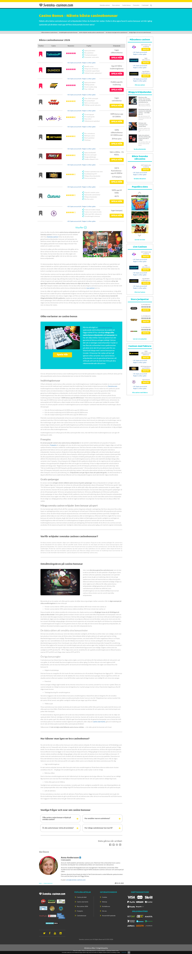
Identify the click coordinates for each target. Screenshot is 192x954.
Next (139, 235)
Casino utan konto (82, 902)
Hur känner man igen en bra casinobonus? (117, 32)
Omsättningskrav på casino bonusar (68, 32)
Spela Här (62, 355)
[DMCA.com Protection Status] (52, 923)
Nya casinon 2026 (82, 906)
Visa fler (79, 227)
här (117, 951)
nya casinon (90, 288)
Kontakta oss (106, 906)
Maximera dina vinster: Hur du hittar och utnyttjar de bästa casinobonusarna (144, 99)
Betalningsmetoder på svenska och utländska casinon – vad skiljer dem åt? (144, 112)
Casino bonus (126, 5)
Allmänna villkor (89, 948)
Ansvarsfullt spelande (108, 915)
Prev (139, 192)
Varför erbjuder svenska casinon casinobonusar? (91, 32)
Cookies (104, 897)
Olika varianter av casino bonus (49, 32)
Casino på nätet (81, 897)
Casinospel (145, 5)
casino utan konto (99, 721)
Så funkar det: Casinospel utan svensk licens (143, 124)
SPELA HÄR (116, 58)
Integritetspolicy (102, 948)
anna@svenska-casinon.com (76, 880)
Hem (40, 883)
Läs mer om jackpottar (140, 339)
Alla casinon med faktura (140, 392)
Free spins (136, 5)
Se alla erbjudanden (140, 149)
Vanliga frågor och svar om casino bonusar (140, 32)
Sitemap (104, 902)
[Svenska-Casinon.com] (57, 5)
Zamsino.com (112, 386)
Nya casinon (116, 5)
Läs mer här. (124, 952)
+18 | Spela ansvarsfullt (74, 63)
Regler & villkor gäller (89, 63)
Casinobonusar (81, 915)
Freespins (53, 445)
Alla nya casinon (140, 85)
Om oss (104, 911)
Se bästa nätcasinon (140, 178)
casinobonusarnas (105, 327)
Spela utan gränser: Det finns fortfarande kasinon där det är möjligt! (144, 137)
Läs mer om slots (140, 239)
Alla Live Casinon (139, 292)
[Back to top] (187, 949)
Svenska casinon (105, 5)
